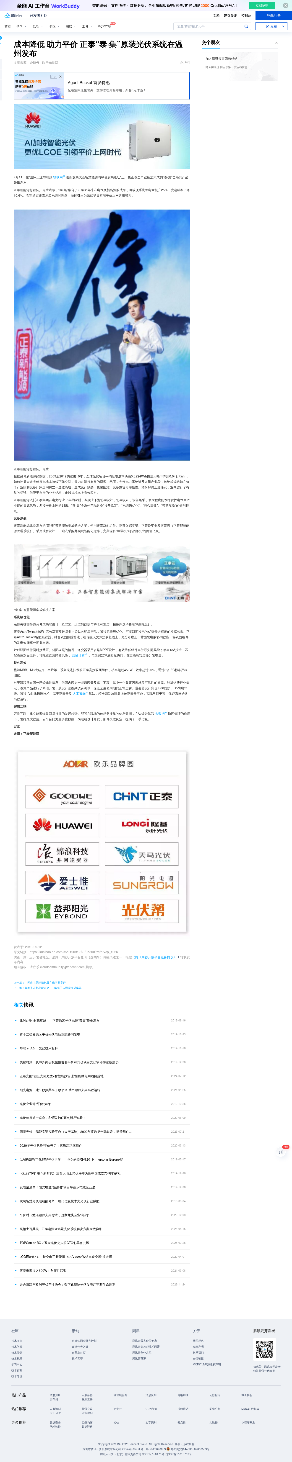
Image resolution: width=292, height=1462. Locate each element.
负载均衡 (87, 1422)
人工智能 (79, 693)
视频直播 (87, 1399)
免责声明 (198, 1346)
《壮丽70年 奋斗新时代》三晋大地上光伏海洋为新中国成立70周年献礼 (70, 1173)
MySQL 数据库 (250, 1409)
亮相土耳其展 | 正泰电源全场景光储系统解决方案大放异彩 (61, 1228)
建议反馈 (230, 15)
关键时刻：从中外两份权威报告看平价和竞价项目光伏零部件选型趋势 (69, 1062)
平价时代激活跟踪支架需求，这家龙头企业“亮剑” (54, 1215)
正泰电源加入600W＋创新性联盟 (43, 1270)
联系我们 (198, 1352)
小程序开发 (248, 1422)
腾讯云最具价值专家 (144, 1340)
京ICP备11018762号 (179, 1454)
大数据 (160, 713)
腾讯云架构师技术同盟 (146, 1346)
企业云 (118, 1409)
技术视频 (16, 1358)
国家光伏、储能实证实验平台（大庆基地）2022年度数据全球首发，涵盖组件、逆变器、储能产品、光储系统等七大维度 (76, 1131)
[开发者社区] (38, 15)
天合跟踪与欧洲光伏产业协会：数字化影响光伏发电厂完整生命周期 (67, 1284)
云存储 (54, 1399)
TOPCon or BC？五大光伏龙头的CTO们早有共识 (54, 1242)
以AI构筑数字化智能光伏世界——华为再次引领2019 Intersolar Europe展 (71, 1159)
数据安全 (55, 1422)
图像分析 (214, 1409)
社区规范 (198, 1340)
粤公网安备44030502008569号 (190, 1449)
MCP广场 (104, 26)
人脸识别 (55, 1409)
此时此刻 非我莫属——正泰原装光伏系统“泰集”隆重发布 (59, 1020)
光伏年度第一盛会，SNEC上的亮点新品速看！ (53, 1117)
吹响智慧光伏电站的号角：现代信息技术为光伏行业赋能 (59, 1201)
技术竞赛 (77, 1358)
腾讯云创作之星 (141, 1352)
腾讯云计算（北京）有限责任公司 (120, 1454)
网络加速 (182, 1395)
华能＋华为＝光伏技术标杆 (39, 1048)
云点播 (181, 1422)
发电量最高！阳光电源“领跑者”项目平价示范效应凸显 (57, 1187)
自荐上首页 (79, 1352)
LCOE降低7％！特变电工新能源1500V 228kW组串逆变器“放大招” (66, 1256)
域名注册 (55, 1395)
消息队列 (151, 1395)
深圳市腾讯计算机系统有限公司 (102, 1449)
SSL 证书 (55, 1413)
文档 (216, 15)
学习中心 (16, 1364)
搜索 (246, 26)
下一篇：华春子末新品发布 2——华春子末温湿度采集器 (48, 988)
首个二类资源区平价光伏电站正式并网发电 (50, 1034)
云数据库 (214, 1395)
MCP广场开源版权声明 (207, 1364)
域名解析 (246, 1395)
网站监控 (55, 1426)
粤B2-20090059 (156, 1449)
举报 (187, 62)
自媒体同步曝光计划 (84, 1340)
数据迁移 (87, 1426)
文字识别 (151, 1422)
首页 (8, 26)
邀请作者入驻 (80, 1346)
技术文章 (16, 1340)
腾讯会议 (87, 1409)
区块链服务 (120, 1395)
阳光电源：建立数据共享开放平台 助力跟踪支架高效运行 (60, 1090)
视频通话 (182, 1409)
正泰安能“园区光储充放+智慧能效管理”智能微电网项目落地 (62, 1076)
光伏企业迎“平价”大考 (35, 1103)
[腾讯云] (13, 15)
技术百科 (16, 1370)
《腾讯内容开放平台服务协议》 (154, 957)
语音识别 (87, 1413)
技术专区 (16, 1376)
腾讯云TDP (139, 1358)
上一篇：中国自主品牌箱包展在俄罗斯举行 (40, 982)
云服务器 (87, 1395)
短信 (116, 1422)
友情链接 (198, 1358)
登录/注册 (274, 15)
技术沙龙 (16, 1352)
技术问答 (16, 1346)
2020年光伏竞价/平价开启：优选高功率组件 (51, 1145)
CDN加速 (151, 1409)
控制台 (246, 15)
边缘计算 (78, 655)
